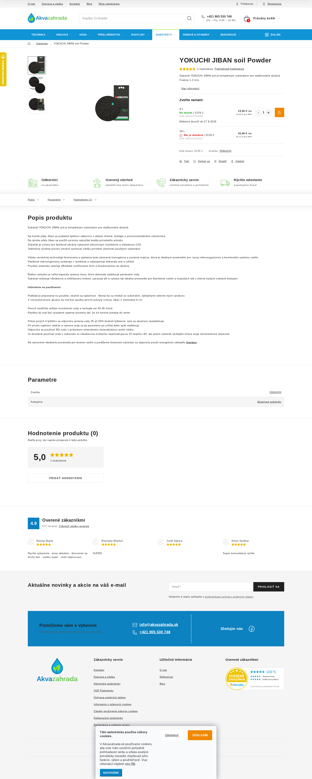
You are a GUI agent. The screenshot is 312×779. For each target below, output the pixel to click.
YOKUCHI (225, 150)
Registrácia (274, 3)
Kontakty (75, 3)
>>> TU (130, 763)
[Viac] (272, 34)
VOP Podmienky (104, 690)
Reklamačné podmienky (108, 718)
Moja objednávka (109, 3)
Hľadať (189, 18)
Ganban (191, 342)
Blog (89, 3)
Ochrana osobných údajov (110, 697)
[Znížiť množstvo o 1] (258, 112)
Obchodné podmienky (107, 683)
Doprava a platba (52, 3)
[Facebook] (252, 629)
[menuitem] (40, 34)
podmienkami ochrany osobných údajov (229, 596)
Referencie (166, 676)
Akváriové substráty (269, 401)
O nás (31, 3)
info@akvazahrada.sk (159, 624)
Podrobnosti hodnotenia (229, 68)
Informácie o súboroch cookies (112, 704)
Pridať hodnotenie (65, 478)
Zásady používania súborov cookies (116, 711)
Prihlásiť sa (269, 586)
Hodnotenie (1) (83, 199)
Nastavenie (111, 772)
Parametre (54, 199)
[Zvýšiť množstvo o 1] (268, 112)
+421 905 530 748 (219, 16)
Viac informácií (190, 88)
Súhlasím (200, 735)
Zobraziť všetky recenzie (74, 526)
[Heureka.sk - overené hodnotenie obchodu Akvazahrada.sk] (255, 679)
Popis (31, 199)
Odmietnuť (172, 735)
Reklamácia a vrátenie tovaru (112, 724)
